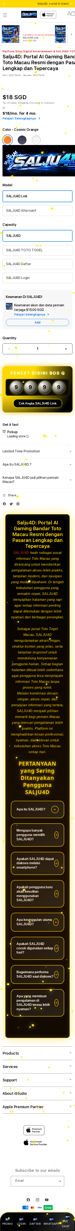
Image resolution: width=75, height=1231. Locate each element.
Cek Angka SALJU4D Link (37, 403)
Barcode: (27, 75)
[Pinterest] (19, 505)
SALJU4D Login (18, 278)
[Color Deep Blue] (22, 140)
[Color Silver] (36, 140)
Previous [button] (4, 4)
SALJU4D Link (17, 196)
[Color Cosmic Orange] (7, 140)
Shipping (23, 102)
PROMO (7, 1223)
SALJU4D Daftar (18, 264)
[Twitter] (12, 505)
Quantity (9, 338)
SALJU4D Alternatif (21, 211)
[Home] (29, 14)
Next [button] (71, 4)
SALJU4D (13, 236)
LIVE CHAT (66, 1223)
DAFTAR (35, 1223)
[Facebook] (5, 505)
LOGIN (21, 1223)
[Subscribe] (59, 1181)
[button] (5, 15)
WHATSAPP (51, 1223)
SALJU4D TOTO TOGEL (24, 250)
